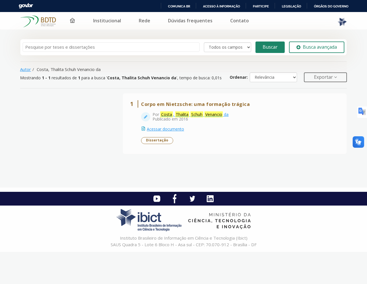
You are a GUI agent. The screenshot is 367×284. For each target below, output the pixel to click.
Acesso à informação (221, 6)
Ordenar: (239, 77)
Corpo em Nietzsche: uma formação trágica (195, 104)
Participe (261, 6)
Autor (25, 69)
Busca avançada (320, 47)
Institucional (107, 20)
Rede (144, 20)
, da (195, 114)
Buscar (270, 47)
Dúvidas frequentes (190, 20)
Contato (239, 20)
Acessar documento (165, 129)
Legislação (291, 6)
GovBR (26, 6)
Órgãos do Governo (331, 6)
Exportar (324, 77)
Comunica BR (179, 6)
